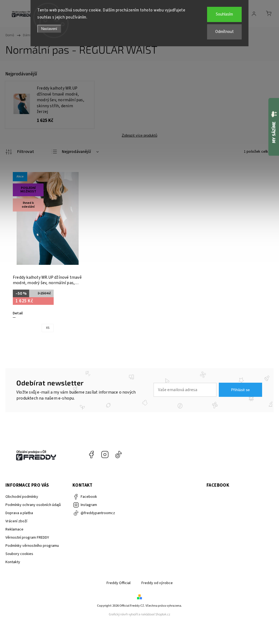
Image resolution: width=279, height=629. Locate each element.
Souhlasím (224, 14)
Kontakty (12, 562)
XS (47, 328)
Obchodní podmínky (21, 496)
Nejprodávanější (76, 152)
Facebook (91, 454)
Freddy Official (119, 583)
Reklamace (14, 529)
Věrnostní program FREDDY (27, 537)
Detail (18, 313)
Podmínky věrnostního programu (32, 545)
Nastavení (49, 29)
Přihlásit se (240, 390)
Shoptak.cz (162, 614)
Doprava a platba (19, 513)
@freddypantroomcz (118, 454)
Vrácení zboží (16, 521)
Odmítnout (224, 32)
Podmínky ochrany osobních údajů (33, 505)
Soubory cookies (19, 554)
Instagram (105, 454)
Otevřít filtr (19, 151)
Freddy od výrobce (157, 583)
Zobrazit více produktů (139, 135)
